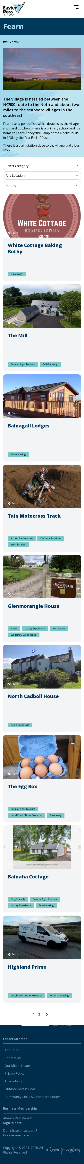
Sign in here (12, 1123)
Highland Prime (27, 967)
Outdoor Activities (50, 538)
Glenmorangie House (34, 606)
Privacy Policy (14, 1073)
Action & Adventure (22, 538)
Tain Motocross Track (34, 516)
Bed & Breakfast (20, 725)
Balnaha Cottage (28, 876)
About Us (11, 1050)
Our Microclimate (17, 1066)
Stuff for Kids (18, 544)
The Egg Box (22, 786)
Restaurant (59, 628)
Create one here (16, 1135)
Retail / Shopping (59, 995)
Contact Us (13, 1058)
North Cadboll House (33, 696)
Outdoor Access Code (20, 1089)
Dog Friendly (18, 899)
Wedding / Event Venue (23, 634)
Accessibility (13, 1081)
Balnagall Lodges (28, 425)
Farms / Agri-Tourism (23, 364)
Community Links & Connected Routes (33, 1097)
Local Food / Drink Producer (26, 815)
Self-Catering (50, 364)
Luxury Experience (35, 628)
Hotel (14, 628)
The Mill (18, 335)
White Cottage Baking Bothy (35, 248)
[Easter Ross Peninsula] (14, 9)
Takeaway (16, 274)
